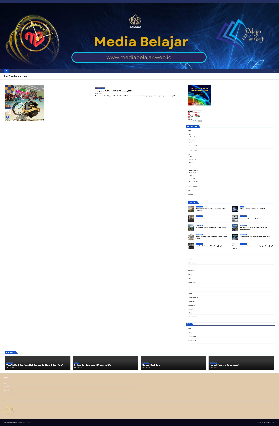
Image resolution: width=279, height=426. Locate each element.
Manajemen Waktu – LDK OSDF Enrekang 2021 (113, 91)
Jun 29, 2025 (214, 367)
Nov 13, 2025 (10, 367)
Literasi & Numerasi (52, 71)
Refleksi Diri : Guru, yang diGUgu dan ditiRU (252, 208)
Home (12, 71)
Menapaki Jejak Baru (201, 218)
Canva (81, 71)
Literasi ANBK (192, 178)
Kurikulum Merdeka (69, 71)
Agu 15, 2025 (146, 367)
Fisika (18, 71)
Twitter (263, 422)
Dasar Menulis (191, 270)
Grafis (190, 156)
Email (273, 422)
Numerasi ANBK (193, 182)
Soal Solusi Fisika (192, 316)
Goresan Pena (192, 159)
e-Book (190, 274)
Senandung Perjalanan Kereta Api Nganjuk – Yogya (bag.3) (256, 246)
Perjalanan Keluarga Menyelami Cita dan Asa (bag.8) (211, 227)
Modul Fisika (191, 305)
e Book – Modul (193, 136)
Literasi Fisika (191, 301)
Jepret (190, 165)
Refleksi (191, 162)
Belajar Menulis (192, 263)
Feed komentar (192, 336)
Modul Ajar (192, 139)
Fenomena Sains (30, 71)
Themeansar (28, 422)
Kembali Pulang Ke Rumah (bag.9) (249, 218)
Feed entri (190, 332)
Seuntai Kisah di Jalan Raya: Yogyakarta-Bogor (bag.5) (255, 236)
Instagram (268, 422)
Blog (40, 71)
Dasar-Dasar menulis (194, 172)
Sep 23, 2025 (78, 367)
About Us (89, 71)
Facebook (259, 422)
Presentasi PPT (193, 146)
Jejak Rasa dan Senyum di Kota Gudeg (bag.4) (209, 246)
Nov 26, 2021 (99, 93)
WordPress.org (192, 340)
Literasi (190, 293)
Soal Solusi (192, 143)
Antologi (191, 175)
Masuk (189, 328)
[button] (274, 71)
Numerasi (190, 309)
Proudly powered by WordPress (10, 422)
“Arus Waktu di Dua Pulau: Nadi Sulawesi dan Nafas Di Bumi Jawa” (34, 365)
